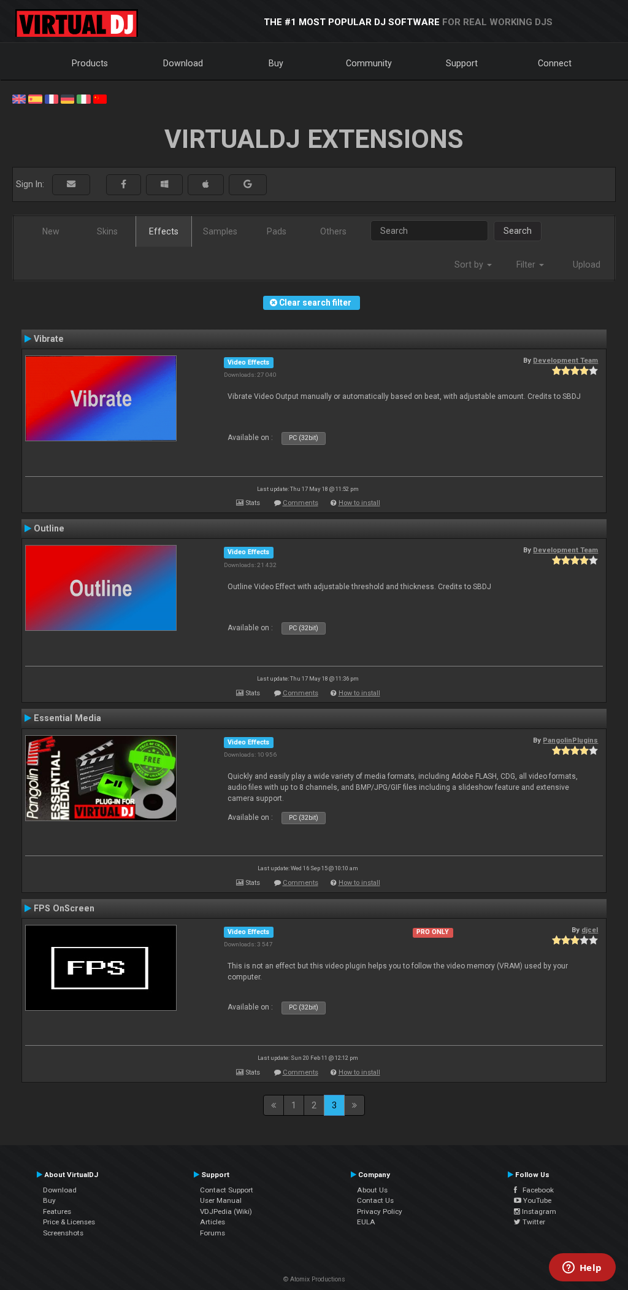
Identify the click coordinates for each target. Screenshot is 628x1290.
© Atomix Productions (314, 1279)
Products (90, 63)
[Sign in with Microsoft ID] (164, 184)
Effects (163, 231)
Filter (527, 264)
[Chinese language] (100, 98)
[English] (19, 98)
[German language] (67, 98)
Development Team (565, 360)
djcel (589, 929)
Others (333, 231)
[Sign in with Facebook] (123, 184)
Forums (212, 1233)
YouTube (536, 1200)
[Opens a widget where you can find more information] (582, 1268)
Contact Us (375, 1200)
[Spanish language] (35, 98)
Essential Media (67, 718)
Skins (107, 231)
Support (462, 63)
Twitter (533, 1222)
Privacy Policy (379, 1211)
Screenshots (63, 1233)
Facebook (535, 1190)
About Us (372, 1190)
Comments (300, 503)
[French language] (51, 98)
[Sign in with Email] (71, 184)
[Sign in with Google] (248, 184)
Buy (276, 63)
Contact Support (226, 1190)
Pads (276, 231)
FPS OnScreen (64, 908)
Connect (555, 63)
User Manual (221, 1200)
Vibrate (49, 339)
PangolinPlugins (570, 740)
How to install (359, 503)
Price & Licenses (69, 1222)
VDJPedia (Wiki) (226, 1211)
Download (183, 63)
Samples (220, 231)
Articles (212, 1222)
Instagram (538, 1211)
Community (369, 63)
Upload (586, 264)
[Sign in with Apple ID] (206, 184)
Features (57, 1211)
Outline (49, 528)
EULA (366, 1222)
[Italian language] (83, 98)
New (50, 231)
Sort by (470, 264)
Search (518, 231)
